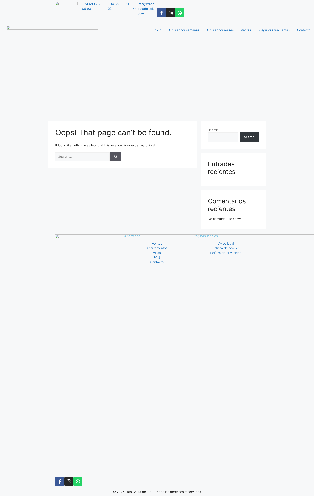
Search (213, 130)
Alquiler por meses (220, 30)
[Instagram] (170, 12)
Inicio (157, 30)
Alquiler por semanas (184, 30)
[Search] (115, 156)
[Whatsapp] (179, 12)
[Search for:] (82, 156)
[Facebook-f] (161, 12)
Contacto (303, 30)
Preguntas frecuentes (274, 30)
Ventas (246, 30)
